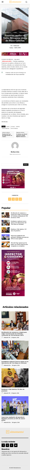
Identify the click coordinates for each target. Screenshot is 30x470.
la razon (13, 126)
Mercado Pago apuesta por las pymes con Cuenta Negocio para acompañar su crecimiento (19, 244)
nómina (18, 126)
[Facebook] (9, 199)
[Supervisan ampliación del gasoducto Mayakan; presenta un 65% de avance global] (6, 237)
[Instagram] (7, 445)
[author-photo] (3, 337)
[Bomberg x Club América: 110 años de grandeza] (6, 230)
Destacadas (23, 32)
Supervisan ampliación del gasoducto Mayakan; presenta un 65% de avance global (19, 237)
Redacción (16, 45)
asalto (7, 126)
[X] (13, 199)
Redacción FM (7, 337)
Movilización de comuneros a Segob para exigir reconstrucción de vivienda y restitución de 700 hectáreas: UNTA (19, 215)
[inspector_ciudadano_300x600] (13, 295)
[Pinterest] (16, 199)
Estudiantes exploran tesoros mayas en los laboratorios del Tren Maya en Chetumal (18, 222)
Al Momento (7, 32)
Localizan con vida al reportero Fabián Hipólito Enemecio (21, 135)
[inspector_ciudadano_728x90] (15, 55)
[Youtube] (15, 445)
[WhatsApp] (20, 199)
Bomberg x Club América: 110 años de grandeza (18, 229)
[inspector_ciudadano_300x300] (13, 188)
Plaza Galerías (5, 128)
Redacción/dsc (7, 365)
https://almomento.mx (15, 154)
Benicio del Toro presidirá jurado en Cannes (7, 135)
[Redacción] (15, 145)
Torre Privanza (14, 128)
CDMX (15, 32)
